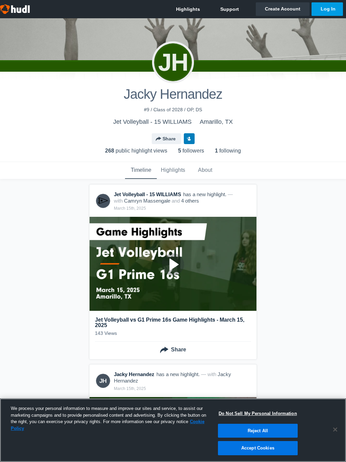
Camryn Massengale (147, 201)
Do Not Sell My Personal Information (258, 413)
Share (169, 138)
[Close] (335, 429)
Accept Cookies (257, 448)
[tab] (141, 170)
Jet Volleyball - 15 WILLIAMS (152, 121)
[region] (173, 430)
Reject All (258, 430)
